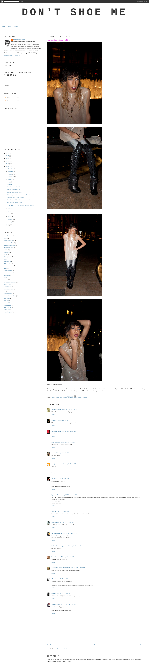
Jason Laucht (55, 522)
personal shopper (8, 303)
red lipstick (7, 310)
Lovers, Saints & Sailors (58, 409)
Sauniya (53, 593)
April (9, 214)
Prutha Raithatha (19, 39)
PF (4, 291)
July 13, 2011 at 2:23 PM (70, 464)
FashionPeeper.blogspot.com (59, 546)
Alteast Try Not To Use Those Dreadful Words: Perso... (22, 195)
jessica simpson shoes (10, 296)
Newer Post (50, 645)
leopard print (7, 261)
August (10, 179)
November (11, 171)
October (10, 174)
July (9, 182)
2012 (7, 164)
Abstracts (9, 184)
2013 (7, 161)
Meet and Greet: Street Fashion (58, 40)
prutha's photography (59, 397)
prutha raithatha (8, 243)
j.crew (5, 259)
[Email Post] (74, 396)
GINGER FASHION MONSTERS (60, 568)
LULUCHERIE (55, 604)
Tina (52, 511)
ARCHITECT (7, 263)
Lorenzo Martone (8, 266)
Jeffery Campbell (8, 284)
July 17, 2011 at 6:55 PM (64, 593)
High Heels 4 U (55, 442)
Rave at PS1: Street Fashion (14, 192)
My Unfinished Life (56, 533)
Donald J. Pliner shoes (10, 282)
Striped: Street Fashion (13, 189)
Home (3, 26)
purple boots (7, 307)
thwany (53, 453)
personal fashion (8, 240)
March (10, 216)
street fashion (83, 397)
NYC (5, 238)
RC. (52, 420)
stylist (5, 254)
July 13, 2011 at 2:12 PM (63, 453)
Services (16, 26)
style (5, 277)
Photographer (7, 257)
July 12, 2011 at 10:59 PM (73, 409)
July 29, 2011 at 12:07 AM (68, 604)
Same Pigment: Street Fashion (15, 187)
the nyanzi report (56, 431)
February (10, 219)
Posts (8, 97)
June (9, 208)
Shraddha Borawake (9, 245)
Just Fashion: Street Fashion (15, 202)
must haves (7, 298)
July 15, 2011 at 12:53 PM (70, 533)
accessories (7, 252)
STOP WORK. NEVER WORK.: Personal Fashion (20, 205)
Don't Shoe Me (74, 12)
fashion (6, 250)
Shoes (5, 268)
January (10, 222)
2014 (7, 158)
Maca (53, 579)
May (9, 211)
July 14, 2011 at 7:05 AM (70, 495)
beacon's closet (8, 273)
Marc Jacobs (7, 287)
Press (9, 26)
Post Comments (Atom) (60, 649)
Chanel (6, 280)
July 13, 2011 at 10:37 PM (61, 478)
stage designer (8, 312)
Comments (9, 101)
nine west (6, 300)
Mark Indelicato (8, 289)
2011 (7, 166)
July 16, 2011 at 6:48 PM (62, 579)
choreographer (8, 293)
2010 (7, 225)
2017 (7, 156)
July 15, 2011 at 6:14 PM (68, 557)
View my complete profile (13, 55)
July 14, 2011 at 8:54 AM (62, 511)
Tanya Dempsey (56, 557)
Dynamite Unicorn (56, 495)
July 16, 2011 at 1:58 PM (78, 568)
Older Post (142, 645)
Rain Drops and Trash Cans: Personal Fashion (19, 200)
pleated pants (7, 305)
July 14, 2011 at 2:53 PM (67, 522)
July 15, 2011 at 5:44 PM (75, 546)
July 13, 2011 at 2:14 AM (61, 420)
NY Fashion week (9, 247)
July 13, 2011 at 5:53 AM (69, 431)
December (10, 169)
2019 (7, 153)
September (11, 177)
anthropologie (8, 270)
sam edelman (72, 397)
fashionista (7, 275)
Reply (53, 414)
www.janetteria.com (57, 464)
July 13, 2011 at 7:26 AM (68, 442)
